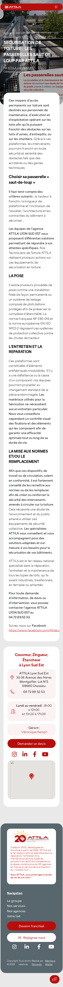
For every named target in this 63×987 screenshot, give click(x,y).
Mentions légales (50, 962)
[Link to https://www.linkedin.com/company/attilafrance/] (26, 947)
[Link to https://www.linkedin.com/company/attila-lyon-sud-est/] (24, 754)
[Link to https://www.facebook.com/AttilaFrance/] (39, 947)
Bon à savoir (23, 71)
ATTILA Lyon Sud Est (20, 68)
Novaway (37, 964)
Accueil (8, 33)
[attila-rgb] (31, 830)
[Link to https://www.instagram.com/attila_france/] (14, 754)
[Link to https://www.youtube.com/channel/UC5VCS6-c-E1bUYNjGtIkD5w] (45, 754)
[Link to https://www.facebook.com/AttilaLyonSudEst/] (34, 754)
